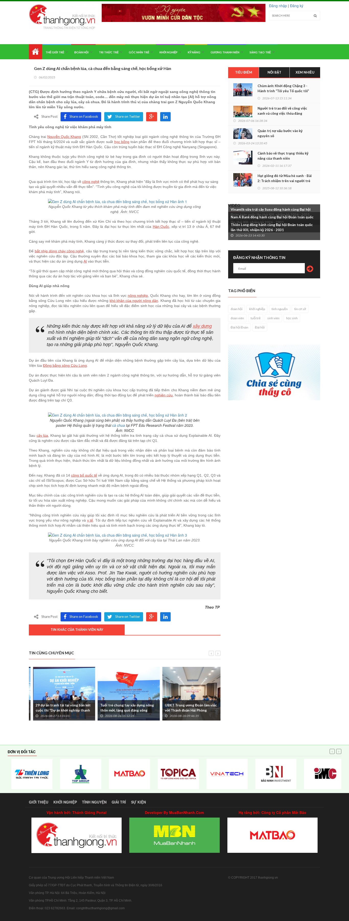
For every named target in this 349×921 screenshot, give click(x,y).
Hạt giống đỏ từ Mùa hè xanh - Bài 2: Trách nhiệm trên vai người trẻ (285, 178)
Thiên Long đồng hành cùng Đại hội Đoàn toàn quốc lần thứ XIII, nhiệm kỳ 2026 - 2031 (272, 227)
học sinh (292, 318)
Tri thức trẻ (109, 52)
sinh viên (273, 318)
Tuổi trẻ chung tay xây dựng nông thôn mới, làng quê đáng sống (123, 707)
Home (35, 51)
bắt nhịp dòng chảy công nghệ (59, 251)
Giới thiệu (38, 802)
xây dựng (202, 326)
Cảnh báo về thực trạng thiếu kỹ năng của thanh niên (283, 155)
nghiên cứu (164, 395)
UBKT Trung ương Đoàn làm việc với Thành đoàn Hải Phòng (187, 707)
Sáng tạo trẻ (260, 52)
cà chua (118, 425)
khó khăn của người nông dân (134, 301)
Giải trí (119, 802)
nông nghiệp (138, 295)
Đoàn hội (81, 52)
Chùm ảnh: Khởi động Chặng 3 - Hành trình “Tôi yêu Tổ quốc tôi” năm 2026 (283, 91)
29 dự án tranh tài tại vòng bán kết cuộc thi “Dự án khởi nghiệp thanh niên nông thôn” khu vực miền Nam (59, 710)
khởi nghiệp (257, 309)
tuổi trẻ (256, 318)
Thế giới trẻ (54, 52)
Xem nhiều (305, 72)
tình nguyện (280, 309)
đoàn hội (236, 309)
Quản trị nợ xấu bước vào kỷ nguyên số (280, 133)
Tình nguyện (94, 802)
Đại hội (260, 327)
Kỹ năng (194, 52)
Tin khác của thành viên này (77, 630)
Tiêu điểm (243, 72)
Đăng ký (296, 5)
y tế (90, 520)
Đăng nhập (278, 5)
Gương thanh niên (225, 52)
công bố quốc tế (84, 475)
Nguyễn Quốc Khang (64, 137)
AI (85, 261)
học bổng (121, 142)
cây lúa (42, 435)
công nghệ (90, 182)
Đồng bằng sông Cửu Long (65, 365)
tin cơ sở (300, 309)
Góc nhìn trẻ (139, 52)
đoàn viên (237, 318)
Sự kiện (138, 802)
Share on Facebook (83, 116)
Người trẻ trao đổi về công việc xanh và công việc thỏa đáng (282, 110)
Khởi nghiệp (168, 52)
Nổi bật (274, 72)
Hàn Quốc (161, 227)
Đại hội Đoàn (239, 327)
